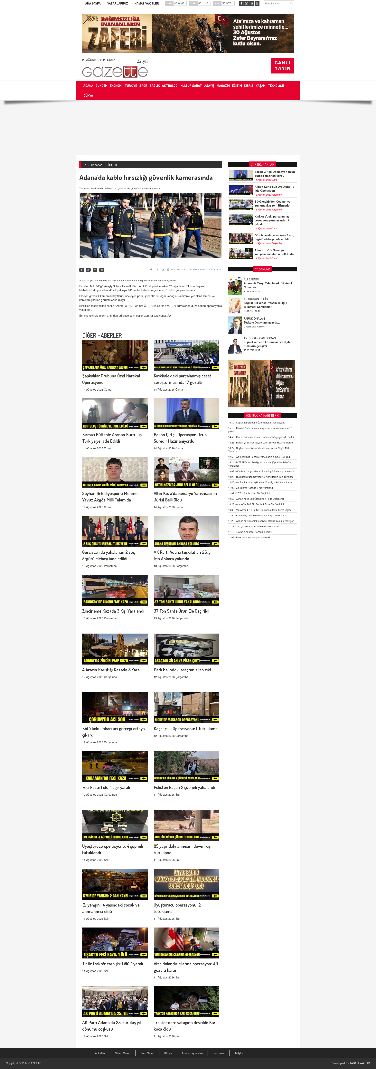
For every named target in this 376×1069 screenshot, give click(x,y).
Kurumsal (218, 1053)
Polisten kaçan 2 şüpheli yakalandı (184, 787)
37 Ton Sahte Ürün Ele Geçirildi (181, 611)
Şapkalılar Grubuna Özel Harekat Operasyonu (256, 422)
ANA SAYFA (93, 3)
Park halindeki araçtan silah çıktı (183, 669)
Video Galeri (122, 1053)
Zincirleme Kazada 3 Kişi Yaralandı (113, 611)
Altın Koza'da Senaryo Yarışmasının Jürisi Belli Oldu (274, 252)
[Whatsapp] (101, 270)
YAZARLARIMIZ (117, 3)
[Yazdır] (151, 269)
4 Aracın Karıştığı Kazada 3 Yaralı (112, 669)
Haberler (96, 165)
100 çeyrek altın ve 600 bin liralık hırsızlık (254, 526)
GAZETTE (34, 1063)
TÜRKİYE (112, 165)
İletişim (238, 1053)
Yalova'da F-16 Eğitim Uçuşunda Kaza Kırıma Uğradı (260, 509)
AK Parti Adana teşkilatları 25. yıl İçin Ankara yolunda (260, 482)
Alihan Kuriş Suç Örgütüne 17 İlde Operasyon (274, 188)
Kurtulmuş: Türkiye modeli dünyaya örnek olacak (258, 515)
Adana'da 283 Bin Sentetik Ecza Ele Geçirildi (256, 504)
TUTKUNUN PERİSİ (256, 279)
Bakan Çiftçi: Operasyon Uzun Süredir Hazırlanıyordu (275, 174)
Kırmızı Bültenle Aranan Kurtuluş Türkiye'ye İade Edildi (261, 437)
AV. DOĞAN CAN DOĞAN (260, 318)
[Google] (95, 270)
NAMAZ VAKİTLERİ (147, 3)
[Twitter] (88, 270)
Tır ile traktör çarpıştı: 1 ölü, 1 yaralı (112, 963)
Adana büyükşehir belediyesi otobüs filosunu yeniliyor (261, 520)
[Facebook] (81, 270)
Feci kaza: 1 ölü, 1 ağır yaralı (106, 787)
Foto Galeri (147, 1053)
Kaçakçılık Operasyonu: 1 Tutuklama (186, 728)
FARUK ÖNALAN (254, 299)
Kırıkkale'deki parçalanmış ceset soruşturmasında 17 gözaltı (272, 220)
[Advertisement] (188, 128)
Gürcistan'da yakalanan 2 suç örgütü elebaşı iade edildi (274, 237)
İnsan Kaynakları (192, 1053)
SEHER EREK (252, 338)
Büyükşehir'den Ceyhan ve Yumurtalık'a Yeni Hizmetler (272, 203)
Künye (168, 1053)
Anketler (100, 1053)
